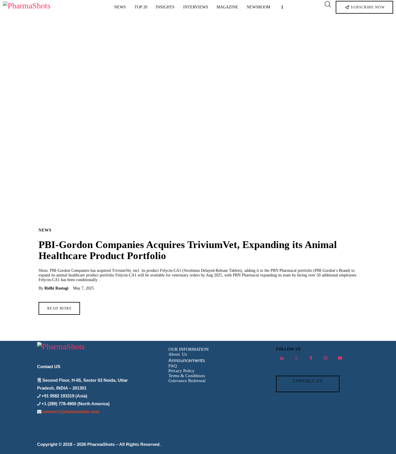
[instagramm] (325, 358)
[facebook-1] (311, 358)
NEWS (45, 230)
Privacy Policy (181, 370)
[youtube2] (340, 358)
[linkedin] (282, 358)
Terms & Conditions (186, 375)
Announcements (186, 360)
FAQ (172, 365)
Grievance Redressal (187, 380)
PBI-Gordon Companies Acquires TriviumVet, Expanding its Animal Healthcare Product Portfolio (188, 250)
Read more (59, 308)
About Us (177, 354)
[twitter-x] (296, 358)
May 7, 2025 (83, 288)
